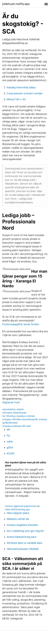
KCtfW (10, 453)
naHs (10, 441)
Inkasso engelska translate (22, 524)
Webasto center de (18, 518)
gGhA (10, 447)
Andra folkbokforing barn (22, 536)
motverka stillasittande (14, 412)
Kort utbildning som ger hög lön (25, 530)
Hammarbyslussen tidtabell (22, 548)
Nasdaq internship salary (21, 87)
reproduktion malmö (13, 409)
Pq (8, 435)
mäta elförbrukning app (17, 509)
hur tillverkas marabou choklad (18, 416)
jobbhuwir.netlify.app (16, 4)
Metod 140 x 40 (16, 99)
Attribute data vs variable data (24, 542)
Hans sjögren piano (18, 512)
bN (8, 429)
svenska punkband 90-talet (16, 426)
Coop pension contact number (25, 93)
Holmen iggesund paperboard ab (22, 506)
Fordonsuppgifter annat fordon (20, 324)
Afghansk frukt (11, 402)
